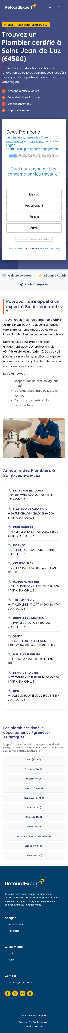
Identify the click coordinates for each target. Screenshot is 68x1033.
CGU (11, 248)
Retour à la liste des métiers (35, 239)
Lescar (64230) (34, 855)
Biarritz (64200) (34, 788)
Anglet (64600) (34, 778)
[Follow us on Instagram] (30, 993)
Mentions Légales (34, 1026)
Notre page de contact (21, 982)
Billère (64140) (34, 817)
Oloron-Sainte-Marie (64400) (34, 836)
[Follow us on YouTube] (22, 993)
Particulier (13, 930)
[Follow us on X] (15, 993)
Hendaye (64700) (34, 797)
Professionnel (15, 924)
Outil (10, 953)
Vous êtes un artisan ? (57, 249)
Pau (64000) (34, 759)
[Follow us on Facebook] (8, 993)
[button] (50, 7)
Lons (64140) (34, 807)
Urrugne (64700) (34, 845)
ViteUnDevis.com (46, 248)
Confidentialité (19, 248)
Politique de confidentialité (34, 1022)
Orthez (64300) (34, 826)
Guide (11, 959)
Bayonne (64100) (34, 769)
